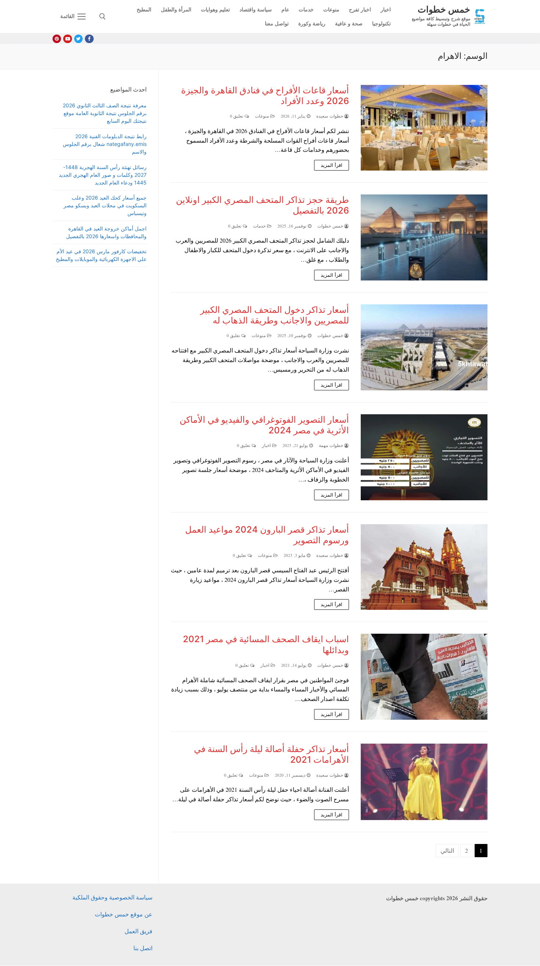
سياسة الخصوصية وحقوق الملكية (112, 897)
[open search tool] (102, 16)
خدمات (260, 226)
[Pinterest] (57, 39)
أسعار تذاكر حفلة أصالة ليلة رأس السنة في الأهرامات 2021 (271, 754)
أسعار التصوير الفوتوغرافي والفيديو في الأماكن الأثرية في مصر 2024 (264, 425)
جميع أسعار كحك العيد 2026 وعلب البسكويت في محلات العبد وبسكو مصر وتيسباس (105, 205)
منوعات (262, 116)
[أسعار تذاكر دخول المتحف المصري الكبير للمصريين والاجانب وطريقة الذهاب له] (424, 347)
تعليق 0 (237, 116)
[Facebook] (89, 39)
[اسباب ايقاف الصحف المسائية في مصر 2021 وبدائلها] (424, 677)
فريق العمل (138, 931)
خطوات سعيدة (330, 116)
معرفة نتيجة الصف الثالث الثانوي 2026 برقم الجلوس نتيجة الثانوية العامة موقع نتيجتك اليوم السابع (105, 113)
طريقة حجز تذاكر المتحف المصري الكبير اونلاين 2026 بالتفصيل (262, 205)
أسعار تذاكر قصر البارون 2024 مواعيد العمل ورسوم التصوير (267, 534)
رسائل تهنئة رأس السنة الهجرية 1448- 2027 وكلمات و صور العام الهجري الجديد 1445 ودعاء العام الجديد (103, 175)
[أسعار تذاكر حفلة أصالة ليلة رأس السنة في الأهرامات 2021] (424, 782)
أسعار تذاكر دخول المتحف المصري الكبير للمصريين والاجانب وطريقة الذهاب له (274, 315)
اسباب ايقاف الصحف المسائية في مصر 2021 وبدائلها (266, 644)
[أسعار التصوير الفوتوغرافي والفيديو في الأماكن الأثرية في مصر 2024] (424, 457)
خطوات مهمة (331, 445)
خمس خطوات (444, 9)
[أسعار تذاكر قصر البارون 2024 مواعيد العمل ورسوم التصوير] (424, 567)
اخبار (267, 445)
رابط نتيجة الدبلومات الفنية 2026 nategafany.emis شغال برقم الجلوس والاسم (105, 144)
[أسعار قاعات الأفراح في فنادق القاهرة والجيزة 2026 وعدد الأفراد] (424, 128)
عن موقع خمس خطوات (123, 914)
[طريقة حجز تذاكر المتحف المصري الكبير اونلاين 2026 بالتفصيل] (424, 237)
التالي (447, 850)
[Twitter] (78, 39)
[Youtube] (67, 39)
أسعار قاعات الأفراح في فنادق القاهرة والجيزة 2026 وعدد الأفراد (265, 95)
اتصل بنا (142, 948)
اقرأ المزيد (331, 165)
